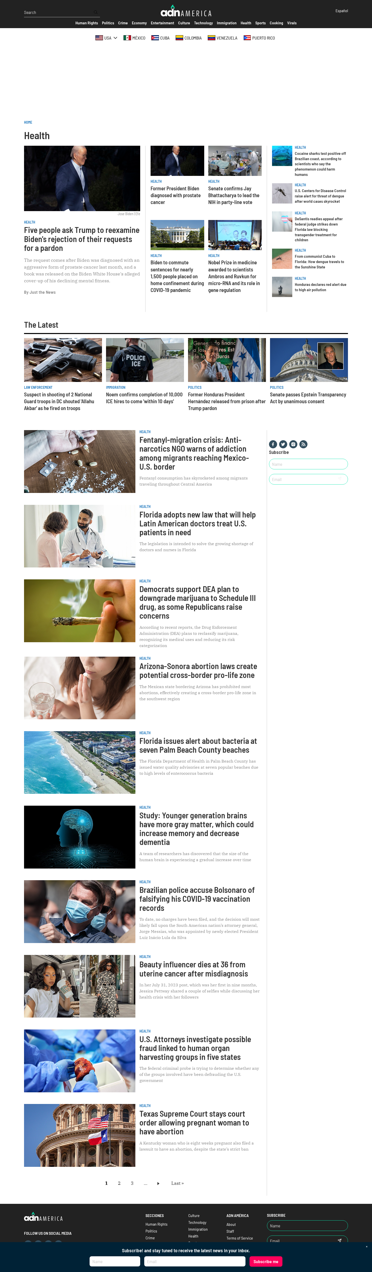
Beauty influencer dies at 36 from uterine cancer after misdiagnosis (193, 968)
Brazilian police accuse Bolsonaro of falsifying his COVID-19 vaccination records (197, 898)
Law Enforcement (38, 387)
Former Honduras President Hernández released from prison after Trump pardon (227, 401)
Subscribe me (266, 1261)
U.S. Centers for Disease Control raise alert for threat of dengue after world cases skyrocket (320, 196)
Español (342, 10)
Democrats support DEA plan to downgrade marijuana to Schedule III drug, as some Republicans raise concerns (197, 602)
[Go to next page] (159, 1183)
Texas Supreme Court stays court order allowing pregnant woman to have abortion (194, 1122)
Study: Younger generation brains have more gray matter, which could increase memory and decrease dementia (196, 828)
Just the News (43, 292)
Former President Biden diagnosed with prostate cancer (176, 195)
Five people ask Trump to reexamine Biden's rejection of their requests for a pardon (81, 238)
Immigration (115, 387)
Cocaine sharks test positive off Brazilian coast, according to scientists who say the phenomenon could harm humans (320, 164)
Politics (194, 387)
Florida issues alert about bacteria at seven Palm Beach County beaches (198, 745)
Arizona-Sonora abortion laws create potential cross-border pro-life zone (198, 670)
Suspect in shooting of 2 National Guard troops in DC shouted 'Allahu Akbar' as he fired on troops (59, 401)
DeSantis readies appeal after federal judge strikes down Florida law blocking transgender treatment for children (319, 229)
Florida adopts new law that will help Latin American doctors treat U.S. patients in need (197, 523)
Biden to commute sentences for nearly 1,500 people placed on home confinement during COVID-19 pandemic (177, 276)
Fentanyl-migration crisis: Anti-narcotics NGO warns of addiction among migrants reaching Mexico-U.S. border (194, 453)
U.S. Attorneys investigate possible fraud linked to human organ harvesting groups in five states (195, 1047)
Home (28, 122)
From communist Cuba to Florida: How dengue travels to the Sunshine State (319, 261)
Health (29, 222)
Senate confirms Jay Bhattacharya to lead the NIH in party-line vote (233, 195)
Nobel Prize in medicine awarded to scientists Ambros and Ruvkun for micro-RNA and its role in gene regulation (234, 276)
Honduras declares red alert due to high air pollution (320, 287)
